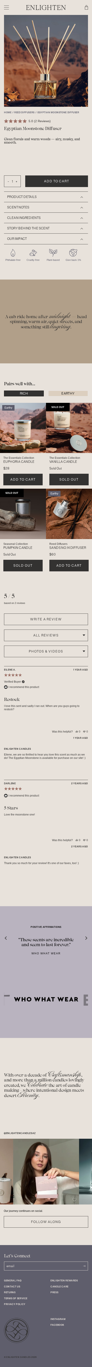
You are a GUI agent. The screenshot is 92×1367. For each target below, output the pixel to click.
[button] (9, 100)
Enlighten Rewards (64, 1280)
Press (54, 1292)
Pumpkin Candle (17, 548)
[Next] (83, 936)
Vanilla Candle (63, 462)
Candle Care (59, 1286)
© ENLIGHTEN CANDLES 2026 (20, 1357)
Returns (9, 1292)
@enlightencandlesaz (20, 1133)
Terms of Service (15, 1298)
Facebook (57, 1325)
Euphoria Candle (19, 462)
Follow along (46, 1222)
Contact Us (12, 1286)
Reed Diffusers (24, 112)
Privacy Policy (14, 1304)
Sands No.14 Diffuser (67, 548)
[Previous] (9, 936)
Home (8, 112)
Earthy (68, 393)
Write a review (46, 619)
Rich (24, 393)
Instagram (58, 1319)
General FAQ (13, 1280)
